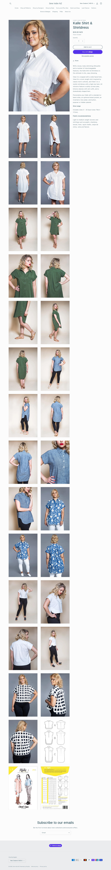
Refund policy (34, 866)
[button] (10, 3)
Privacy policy (43, 866)
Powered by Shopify (25, 866)
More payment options (88, 56)
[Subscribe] (69, 833)
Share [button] (76, 60)
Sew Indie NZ (16, 866)
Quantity (75, 37)
